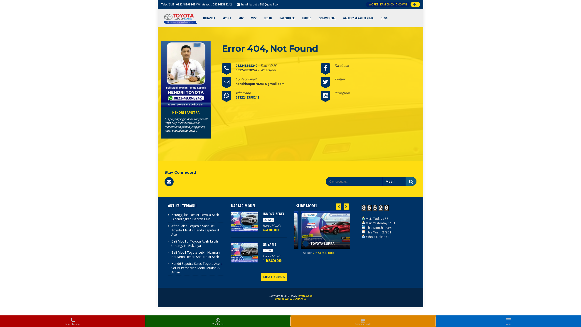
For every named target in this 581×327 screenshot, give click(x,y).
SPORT (226, 18)
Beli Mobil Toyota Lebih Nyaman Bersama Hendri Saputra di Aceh (195, 254)
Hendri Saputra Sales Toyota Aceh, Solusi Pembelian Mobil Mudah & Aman (196, 267)
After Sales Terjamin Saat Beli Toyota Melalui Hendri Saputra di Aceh (195, 230)
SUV (241, 18)
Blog (384, 18)
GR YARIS (269, 244)
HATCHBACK (287, 18)
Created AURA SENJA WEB (290, 298)
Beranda (209, 18)
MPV (253, 18)
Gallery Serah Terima (358, 18)
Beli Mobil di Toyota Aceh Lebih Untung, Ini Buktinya (194, 243)
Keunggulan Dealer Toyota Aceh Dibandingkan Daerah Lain (195, 217)
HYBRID (306, 18)
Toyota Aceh (305, 296)
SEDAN (268, 18)
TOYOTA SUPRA (316, 243)
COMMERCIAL (327, 18)
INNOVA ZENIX (273, 213)
